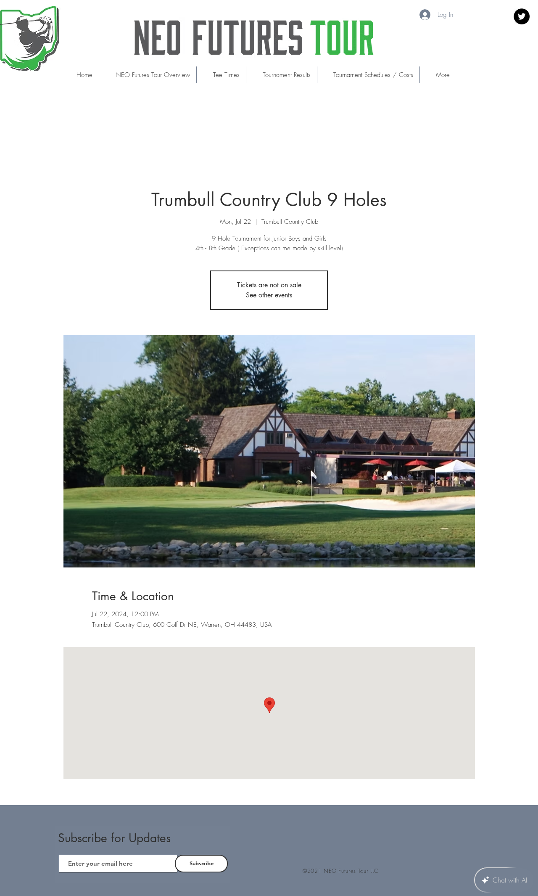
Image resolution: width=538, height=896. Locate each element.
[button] (221, 74)
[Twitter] (522, 16)
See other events (269, 295)
